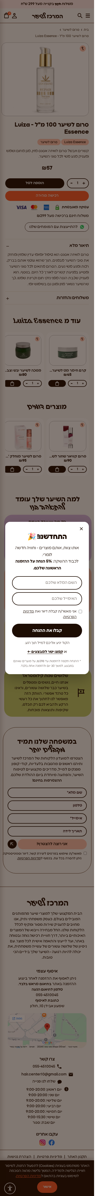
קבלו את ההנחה (47, 630)
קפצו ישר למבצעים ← (45, 652)
